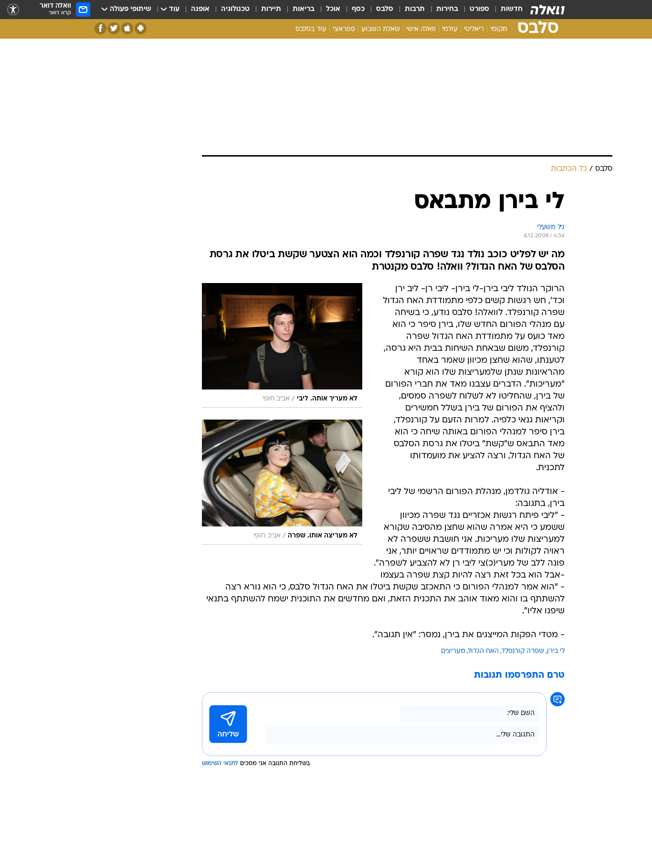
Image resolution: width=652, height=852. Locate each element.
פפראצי (344, 29)
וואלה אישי (421, 29)
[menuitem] (506, 9)
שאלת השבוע (380, 29)
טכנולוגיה (235, 9)
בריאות (304, 9)
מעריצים (453, 651)
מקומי (498, 29)
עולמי (450, 29)
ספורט (479, 9)
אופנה (200, 9)
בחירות (447, 9)
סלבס (384, 9)
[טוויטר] (114, 28)
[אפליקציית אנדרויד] (141, 28)
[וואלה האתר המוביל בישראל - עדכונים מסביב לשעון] (547, 9)
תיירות (271, 9)
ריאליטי (474, 29)
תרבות (415, 9)
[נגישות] (13, 10)
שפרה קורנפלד (523, 651)
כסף (358, 9)
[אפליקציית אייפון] (127, 28)
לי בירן (556, 651)
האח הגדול (483, 651)
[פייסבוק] (100, 28)
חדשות (512, 9)
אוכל (333, 9)
